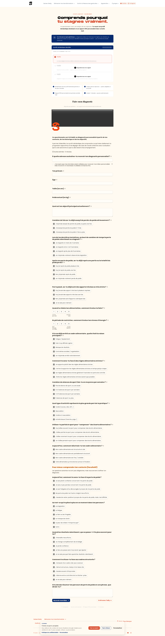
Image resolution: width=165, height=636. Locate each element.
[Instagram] (130, 632)
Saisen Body (47, 3)
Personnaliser (64, 632)
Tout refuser (106, 628)
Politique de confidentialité (50, 632)
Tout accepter (94, 628)
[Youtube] (128, 632)
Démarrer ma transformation (54, 619)
